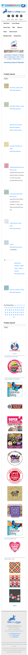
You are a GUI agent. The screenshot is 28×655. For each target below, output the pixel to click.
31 (7, 312)
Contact (20, 19)
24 (13, 309)
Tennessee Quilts (20, 273)
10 (6, 307)
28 (21, 309)
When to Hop (16, 59)
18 (21, 307)
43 (11, 314)
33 (11, 312)
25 (15, 309)
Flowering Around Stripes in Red (17, 167)
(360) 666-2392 (16, 635)
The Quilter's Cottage (16, 130)
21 (7, 309)
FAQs (22, 57)
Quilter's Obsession (16, 90)
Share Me (15, 353)
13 (12, 307)
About (12, 19)
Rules (16, 19)
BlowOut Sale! (7, 36)
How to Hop (6, 27)
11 (8, 307)
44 (13, 314)
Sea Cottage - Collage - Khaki (16, 87)
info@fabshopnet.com (15, 633)
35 (15, 312)
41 (7, 314)
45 (15, 314)
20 (5, 309)
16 (17, 307)
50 (13, 317)
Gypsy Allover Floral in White (16, 193)
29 (23, 309)
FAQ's (5, 31)
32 (9, 312)
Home (8, 19)
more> (15, 538)
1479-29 (11, 244)
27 (19, 309)
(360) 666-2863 (15, 636)
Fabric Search (13, 31)
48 (21, 314)
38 (21, 312)
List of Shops (15, 23)
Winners (19, 27)
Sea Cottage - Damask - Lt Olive (17, 106)
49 (23, 314)
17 (19, 307)
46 (17, 314)
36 (17, 312)
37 (19, 312)
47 (19, 314)
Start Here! (6, 23)
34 (13, 312)
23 (11, 309)
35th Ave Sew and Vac (17, 247)
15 (15, 307)
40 (5, 314)
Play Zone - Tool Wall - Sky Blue (17, 289)
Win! (13, 27)
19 (23, 307)
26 (17, 309)
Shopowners (17, 36)
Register (15, 55)
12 (10, 307)
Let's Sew (14, 169)
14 (13, 307)
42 (9, 314)
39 (23, 312)
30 (5, 312)
